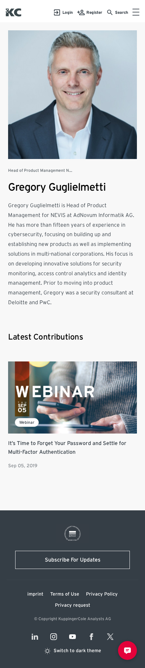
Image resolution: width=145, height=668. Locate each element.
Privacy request (72, 605)
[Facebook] (91, 637)
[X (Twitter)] (110, 637)
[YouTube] (72, 637)
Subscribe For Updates (72, 560)
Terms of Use (64, 594)
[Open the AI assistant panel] (127, 650)
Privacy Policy (102, 594)
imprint (35, 594)
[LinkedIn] (35, 637)
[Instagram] (54, 637)
